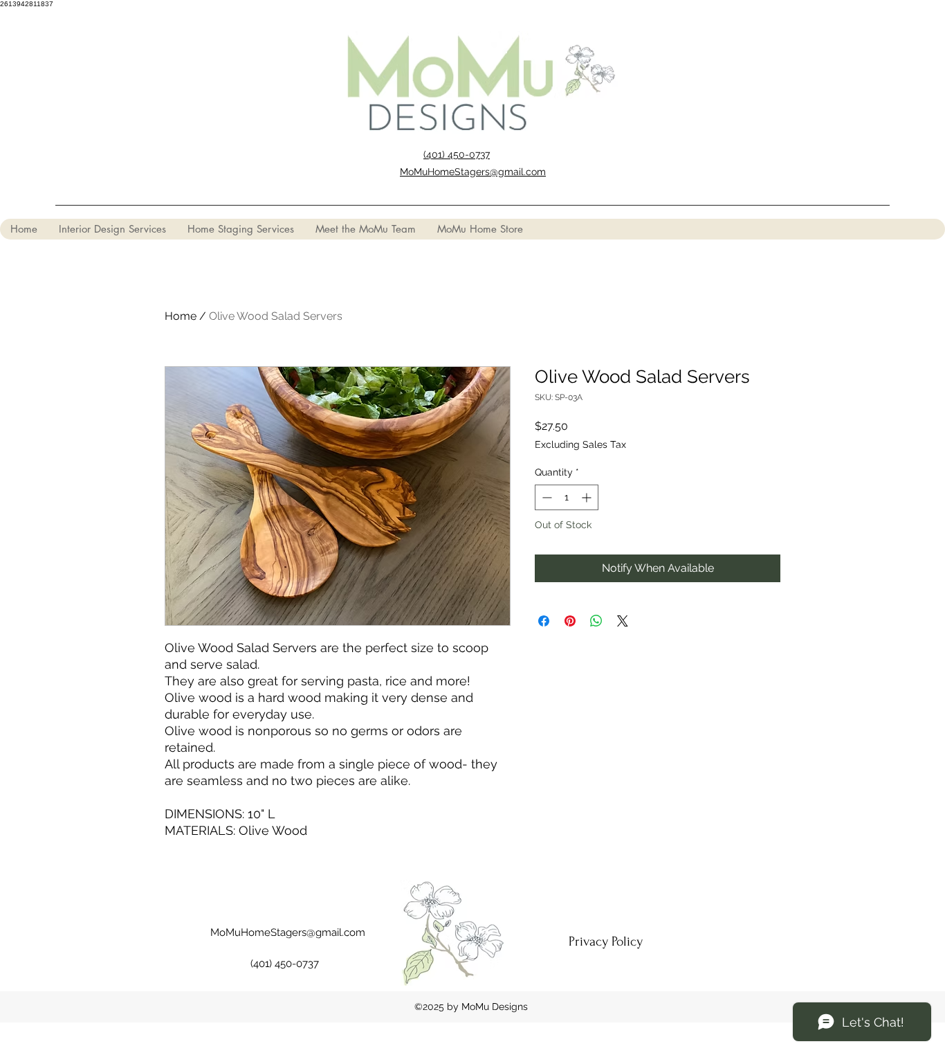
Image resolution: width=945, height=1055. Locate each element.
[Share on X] (622, 621)
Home (180, 316)
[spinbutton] (566, 497)
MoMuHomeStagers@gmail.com (287, 932)
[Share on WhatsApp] (596, 621)
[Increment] (587, 497)
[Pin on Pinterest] (570, 621)
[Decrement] (545, 497)
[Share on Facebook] (543, 621)
